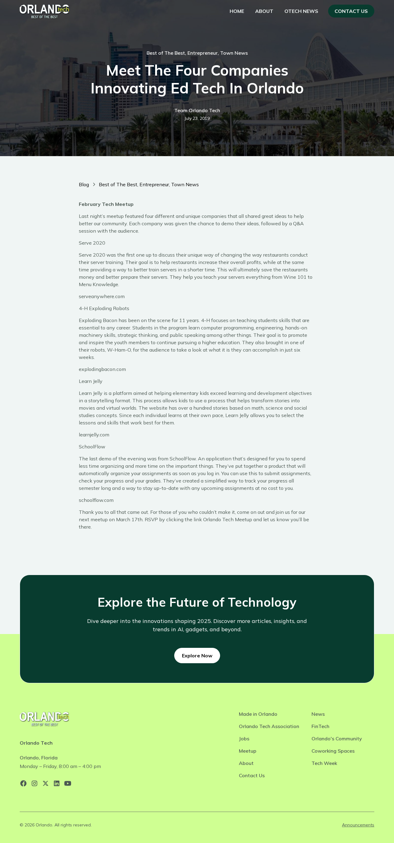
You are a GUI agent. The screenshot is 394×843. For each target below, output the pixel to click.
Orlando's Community (337, 738)
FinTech (320, 726)
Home (237, 11)
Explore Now (197, 655)
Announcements (358, 825)
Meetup (247, 751)
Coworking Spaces (333, 751)
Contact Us (351, 11)
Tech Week (324, 763)
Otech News (301, 11)
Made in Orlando (258, 714)
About (264, 11)
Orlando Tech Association (269, 726)
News (318, 714)
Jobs (244, 738)
